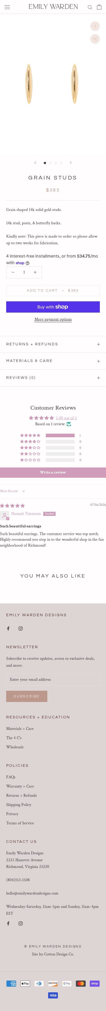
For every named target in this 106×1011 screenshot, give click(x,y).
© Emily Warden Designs (53, 946)
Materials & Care (29, 361)
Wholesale (15, 747)
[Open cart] (99, 6)
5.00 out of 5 (66, 418)
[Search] (90, 7)
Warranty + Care (20, 786)
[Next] (71, 163)
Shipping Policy (18, 804)
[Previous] (35, 163)
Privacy (12, 814)
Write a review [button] (53, 472)
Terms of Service (20, 823)
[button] (30, 435)
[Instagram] (21, 628)
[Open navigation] (7, 7)
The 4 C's (14, 738)
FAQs (10, 777)
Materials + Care (20, 728)
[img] (12, 506)
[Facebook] (8, 628)
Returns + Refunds (32, 344)
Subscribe (27, 696)
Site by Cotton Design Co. (53, 954)
